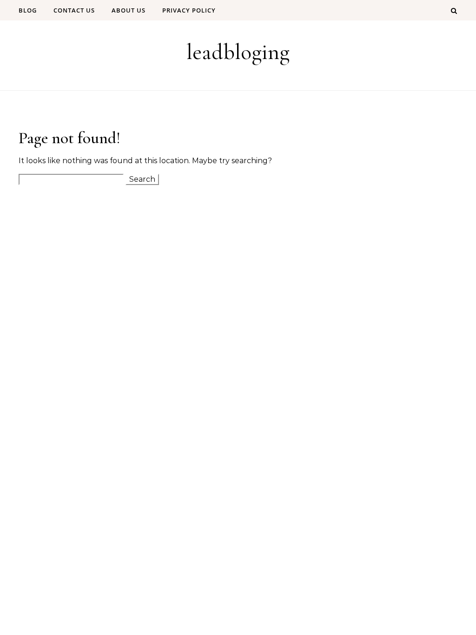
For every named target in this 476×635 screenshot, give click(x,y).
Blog (28, 10)
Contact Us (74, 10)
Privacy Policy (189, 10)
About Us (128, 10)
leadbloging (238, 52)
